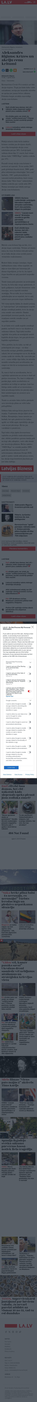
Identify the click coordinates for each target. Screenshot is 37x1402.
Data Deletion (7, 774)
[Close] (33, 627)
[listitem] (18, 662)
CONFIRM (11, 767)
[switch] (29, 667)
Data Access (18, 774)
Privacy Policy (29, 774)
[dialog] (18, 701)
